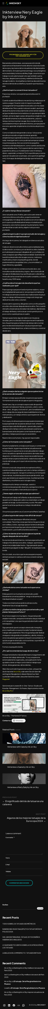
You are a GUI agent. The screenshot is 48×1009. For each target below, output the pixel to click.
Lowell (6, 988)
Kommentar (10, 837)
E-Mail (8, 865)
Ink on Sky (17, 671)
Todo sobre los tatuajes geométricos (18, 924)
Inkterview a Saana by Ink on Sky (21, 767)
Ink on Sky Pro (7, 691)
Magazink (5, 679)
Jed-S (6, 975)
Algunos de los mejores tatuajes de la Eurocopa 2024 (26, 819)
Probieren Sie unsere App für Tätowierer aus (23, 55)
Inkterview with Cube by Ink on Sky (22, 747)
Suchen (5, 905)
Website (8, 871)
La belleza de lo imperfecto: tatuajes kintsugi (21, 953)
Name (8, 858)
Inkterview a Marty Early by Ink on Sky (23, 787)
